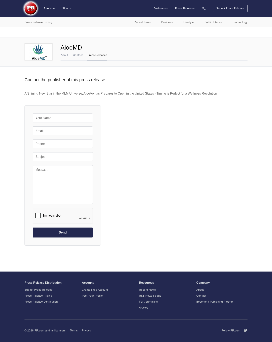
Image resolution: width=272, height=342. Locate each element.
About (64, 55)
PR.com (39, 330)
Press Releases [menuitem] (185, 8)
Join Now (49, 8)
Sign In (66, 8)
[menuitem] (203, 8)
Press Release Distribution (41, 301)
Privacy (86, 330)
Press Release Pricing (38, 295)
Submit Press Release (230, 8)
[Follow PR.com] (244, 330)
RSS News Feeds (150, 295)
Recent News (147, 289)
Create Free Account (95, 289)
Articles (143, 307)
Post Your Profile (92, 295)
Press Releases (97, 55)
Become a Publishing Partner (214, 301)
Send (63, 232)
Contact (78, 55)
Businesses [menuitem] (161, 8)
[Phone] (63, 143)
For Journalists (148, 301)
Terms (74, 330)
